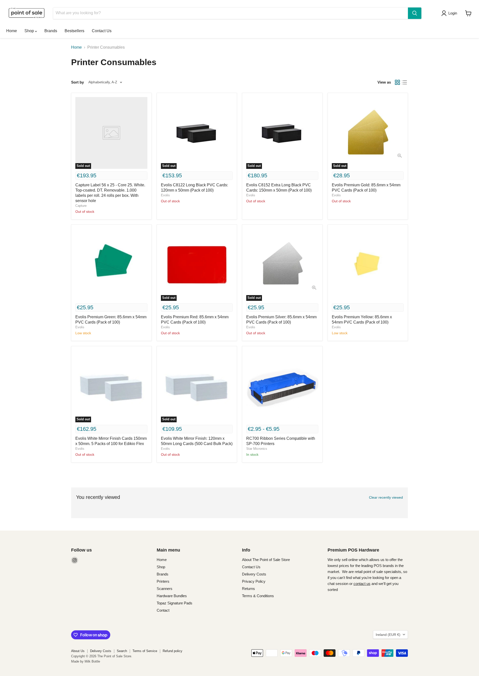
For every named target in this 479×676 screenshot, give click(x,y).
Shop (29, 31)
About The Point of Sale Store (266, 560)
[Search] (414, 13)
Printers (163, 581)
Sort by (77, 82)
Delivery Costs (254, 574)
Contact (163, 610)
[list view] (404, 82)
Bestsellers (74, 31)
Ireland (388, 635)
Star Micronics (256, 449)
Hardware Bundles (172, 596)
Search (122, 651)
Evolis (165, 195)
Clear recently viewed (386, 497)
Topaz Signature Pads (174, 603)
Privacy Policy (253, 581)
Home (11, 31)
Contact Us (102, 31)
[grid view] (397, 82)
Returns (248, 588)
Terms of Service (144, 651)
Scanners (164, 588)
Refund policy (172, 651)
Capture (81, 206)
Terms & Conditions (258, 596)
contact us (362, 583)
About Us (78, 651)
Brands (50, 31)
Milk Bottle (92, 661)
